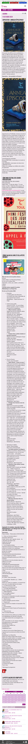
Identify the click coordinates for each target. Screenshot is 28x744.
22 (7, 700)
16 (10, 698)
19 (20, 698)
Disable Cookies (14, 2)
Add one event (5, 689)
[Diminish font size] (23, 13)
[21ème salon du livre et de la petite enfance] (4, 671)
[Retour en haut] (24, 742)
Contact (10, 742)
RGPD (7, 743)
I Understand (6, 2)
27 (24, 700)
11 (17, 696)
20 (24, 698)
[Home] (26, 742)
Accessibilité (10, 743)
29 (7, 702)
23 (10, 700)
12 (20, 696)
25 (17, 700)
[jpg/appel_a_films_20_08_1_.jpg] (14, 223)
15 (7, 698)
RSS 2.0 (13, 742)
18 (17, 698)
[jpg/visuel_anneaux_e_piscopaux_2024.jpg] (14, 105)
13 (24, 696)
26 (20, 700)
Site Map (7, 742)
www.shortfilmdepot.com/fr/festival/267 (11, 190)
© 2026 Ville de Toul (9, 741)
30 (10, 702)
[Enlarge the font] (22, 13)
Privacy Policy (23, 2)
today (24, 704)
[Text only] (24, 13)
